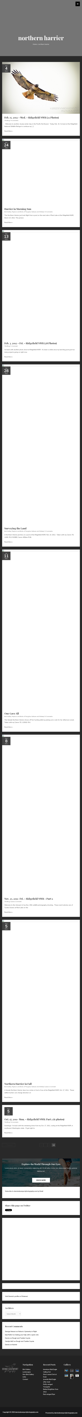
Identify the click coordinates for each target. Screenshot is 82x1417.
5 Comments (49, 716)
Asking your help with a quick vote (27, 1335)
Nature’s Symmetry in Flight (27, 1331)
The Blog (7, 120)
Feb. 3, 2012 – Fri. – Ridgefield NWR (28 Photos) (30, 343)
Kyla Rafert (9, 1335)
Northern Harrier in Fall (18, 1083)
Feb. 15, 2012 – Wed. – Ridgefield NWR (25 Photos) (31, 117)
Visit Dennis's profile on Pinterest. (16, 1296)
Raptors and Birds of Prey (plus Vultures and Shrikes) (28, 212)
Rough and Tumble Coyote (21, 1338)
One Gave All (11, 713)
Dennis (7, 1338)
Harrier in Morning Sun (17, 209)
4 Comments (14, 120)
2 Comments (49, 531)
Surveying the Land (15, 528)
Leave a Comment (16, 901)
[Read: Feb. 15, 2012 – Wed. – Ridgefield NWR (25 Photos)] (41, 88)
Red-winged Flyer (49, 1394)
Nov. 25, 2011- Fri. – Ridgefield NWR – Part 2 (28, 898)
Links (24, 1377)
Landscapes (27, 1372)
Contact (25, 1379)
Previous (9, 1145)
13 (50, 1145)
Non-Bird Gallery (28, 1374)
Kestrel (14, 1344)
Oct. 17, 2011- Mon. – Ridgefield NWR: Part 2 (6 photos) (34, 1119)
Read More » (8, 131)
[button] (41, 1180)
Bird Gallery (7, 212)
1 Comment (14, 346)
